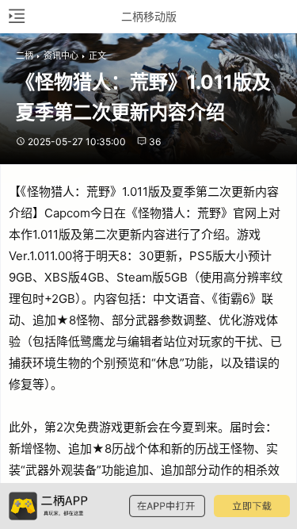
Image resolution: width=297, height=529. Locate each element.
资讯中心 (61, 55)
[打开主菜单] (16, 16)
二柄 (24, 55)
